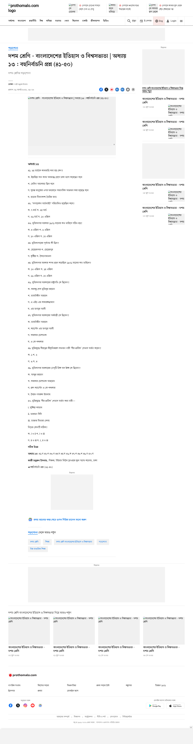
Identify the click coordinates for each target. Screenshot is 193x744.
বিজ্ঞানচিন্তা (71, 685)
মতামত (58, 21)
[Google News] (40, 706)
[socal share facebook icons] (101, 91)
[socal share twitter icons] (106, 91)
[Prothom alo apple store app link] (175, 706)
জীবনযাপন (95, 21)
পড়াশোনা (13, 48)
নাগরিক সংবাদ (14, 685)
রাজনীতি (32, 21)
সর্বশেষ (11, 21)
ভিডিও (106, 21)
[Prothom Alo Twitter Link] (19, 706)
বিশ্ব (41, 21)
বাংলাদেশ (22, 21)
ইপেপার (11, 690)
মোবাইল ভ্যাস (72, 690)
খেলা (67, 21)
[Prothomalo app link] (155, 706)
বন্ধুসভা (129, 685)
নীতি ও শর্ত (101, 716)
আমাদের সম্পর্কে (63, 716)
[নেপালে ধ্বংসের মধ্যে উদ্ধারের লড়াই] (113, 8)
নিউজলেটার (127, 716)
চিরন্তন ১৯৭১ (160, 685)
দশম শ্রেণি (34, 541)
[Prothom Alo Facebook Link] (12, 706)
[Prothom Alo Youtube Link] (34, 706)
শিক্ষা (47, 541)
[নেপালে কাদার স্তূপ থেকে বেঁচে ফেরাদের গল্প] (153, 8)
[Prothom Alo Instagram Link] (26, 706)
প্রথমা (40, 690)
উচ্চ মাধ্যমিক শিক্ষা (38, 549)
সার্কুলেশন (89, 716)
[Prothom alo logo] (22, 676)
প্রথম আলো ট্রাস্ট (102, 685)
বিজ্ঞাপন (77, 716)
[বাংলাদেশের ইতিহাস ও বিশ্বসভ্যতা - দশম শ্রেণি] (176, 110)
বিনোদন (75, 21)
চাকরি (84, 21)
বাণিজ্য (49, 21)
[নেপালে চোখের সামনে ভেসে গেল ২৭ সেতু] (73, 8)
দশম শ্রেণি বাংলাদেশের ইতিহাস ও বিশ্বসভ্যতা (74, 541)
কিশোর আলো (43, 685)
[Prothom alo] (27, 8)
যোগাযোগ (114, 716)
